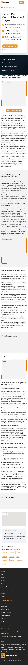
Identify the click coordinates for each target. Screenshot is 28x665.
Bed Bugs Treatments (6, 612)
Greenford (12, 552)
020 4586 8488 (12, 530)
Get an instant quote (8, 49)
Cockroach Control (5, 615)
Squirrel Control (5, 609)
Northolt (20, 552)
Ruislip (12, 560)
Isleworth (5, 560)
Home (2, 574)
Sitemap (3, 593)
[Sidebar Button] (25, 2)
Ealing (4, 564)
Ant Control (4, 618)
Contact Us (3, 596)
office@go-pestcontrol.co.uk (15, 636)
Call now (21, 2)
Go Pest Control (20, 660)
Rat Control (4, 606)
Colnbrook (19, 560)
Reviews (3, 580)
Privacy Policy (4, 587)
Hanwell (5, 556)
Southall (5, 552)
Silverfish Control (5, 625)
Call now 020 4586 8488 (14, 110)
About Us (3, 577)
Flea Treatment (4, 622)
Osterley (12, 556)
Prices (2, 583)
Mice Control (4, 603)
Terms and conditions (6, 590)
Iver (18, 556)
